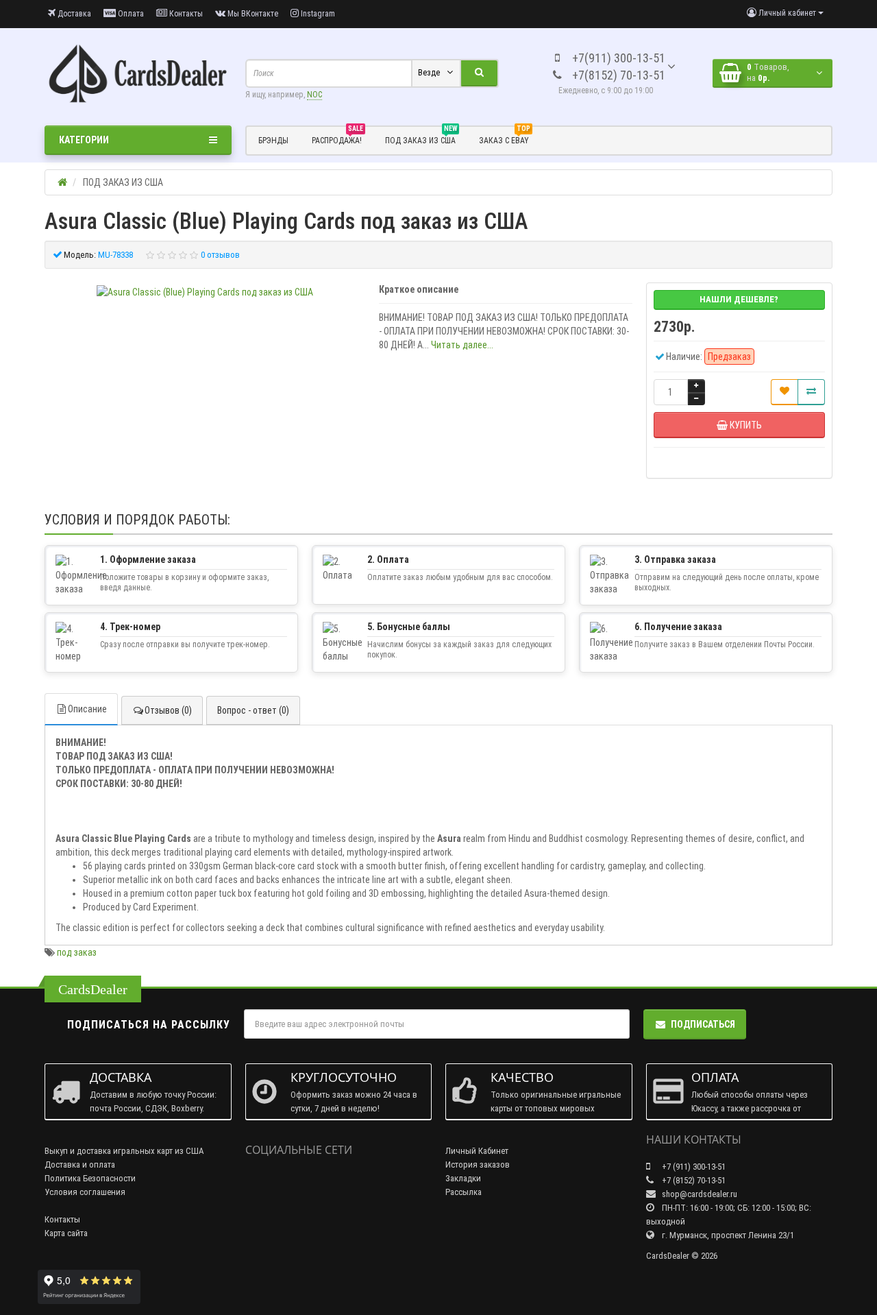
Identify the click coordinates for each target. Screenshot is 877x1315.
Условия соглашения (85, 1192)
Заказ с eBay (504, 138)
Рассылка (463, 1192)
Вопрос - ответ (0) (253, 710)
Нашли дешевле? (739, 299)
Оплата (130, 14)
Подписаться (703, 1024)
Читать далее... (462, 344)
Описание (87, 708)
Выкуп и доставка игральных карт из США (124, 1151)
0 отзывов (220, 255)
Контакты (185, 14)
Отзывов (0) (168, 710)
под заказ (77, 952)
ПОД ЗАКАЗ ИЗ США (421, 138)
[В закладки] (784, 392)
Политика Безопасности (90, 1178)
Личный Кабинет (476, 1151)
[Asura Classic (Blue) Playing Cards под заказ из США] (205, 292)
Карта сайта (66, 1233)
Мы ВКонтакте (251, 14)
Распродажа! (337, 138)
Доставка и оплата (80, 1164)
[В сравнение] (811, 392)
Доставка (73, 14)
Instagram (317, 14)
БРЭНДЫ (273, 140)
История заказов (477, 1164)
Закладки (463, 1178)
